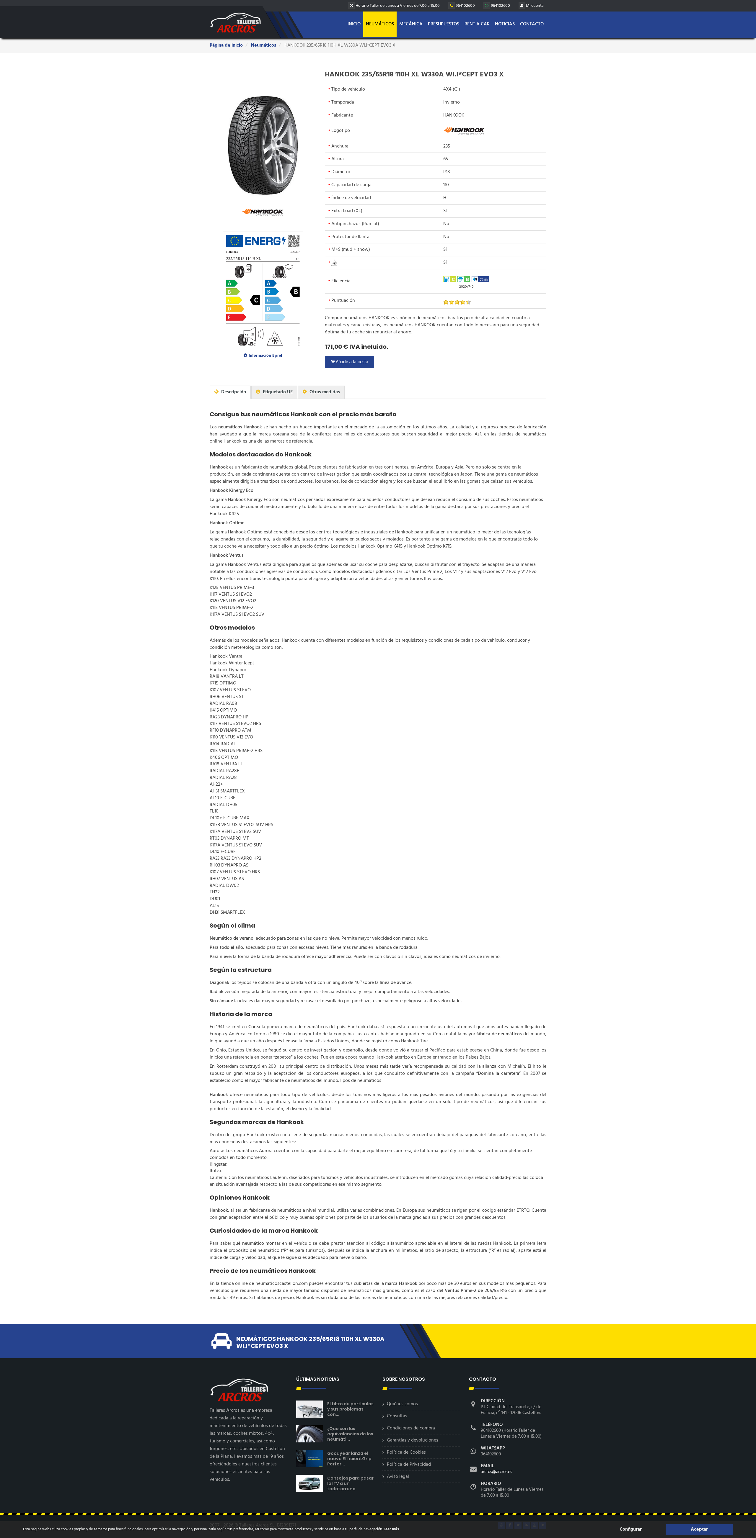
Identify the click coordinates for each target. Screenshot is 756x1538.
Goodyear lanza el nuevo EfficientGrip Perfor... (349, 1458)
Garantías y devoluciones (412, 1440)
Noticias (505, 24)
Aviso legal (398, 1476)
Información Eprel (265, 356)
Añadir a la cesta (351, 361)
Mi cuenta (534, 5)
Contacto (532, 24)
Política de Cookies (406, 1452)
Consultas (397, 1416)
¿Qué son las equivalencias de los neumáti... (350, 1434)
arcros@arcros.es (496, 1471)
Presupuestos (443, 24)
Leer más (391, 1529)
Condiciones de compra (411, 1428)
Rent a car (477, 24)
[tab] (230, 392)
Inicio (354, 24)
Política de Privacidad (409, 1464)
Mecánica (411, 24)
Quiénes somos (402, 1404)
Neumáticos (380, 24)
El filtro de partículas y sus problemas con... (350, 1409)
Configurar (631, 1529)
